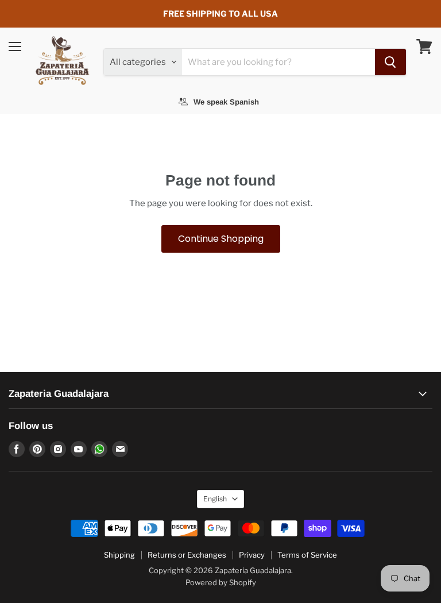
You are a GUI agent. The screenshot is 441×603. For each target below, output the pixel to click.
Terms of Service (307, 554)
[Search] (390, 62)
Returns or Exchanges (187, 554)
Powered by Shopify (220, 582)
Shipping (119, 554)
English (215, 498)
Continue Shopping (221, 238)
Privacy (252, 554)
